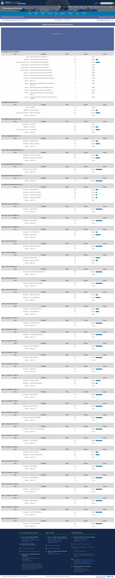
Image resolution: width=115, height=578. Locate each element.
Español (60, 6)
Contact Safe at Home (53, 548)
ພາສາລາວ (90, 6)
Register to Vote (30, 13)
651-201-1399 (57, 539)
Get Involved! (77, 13)
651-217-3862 (32, 545)
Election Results (56, 13)
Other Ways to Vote (42, 13)
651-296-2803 (83, 538)
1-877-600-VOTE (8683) (34, 539)
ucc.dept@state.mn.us (84, 562)
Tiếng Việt (75, 6)
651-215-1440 (31, 538)
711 (31, 541)
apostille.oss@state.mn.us (88, 560)
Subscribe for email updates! (102, 576)
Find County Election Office (62, 13)
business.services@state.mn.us (84, 559)
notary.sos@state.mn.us (86, 563)
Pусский (81, 6)
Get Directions (25, 556)
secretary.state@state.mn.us (32, 551)
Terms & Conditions (24, 576)
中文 (86, 6)
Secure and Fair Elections (70, 13)
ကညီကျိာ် (110, 6)
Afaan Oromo (97, 6)
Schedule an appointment (80, 551)
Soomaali (70, 6)
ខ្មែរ (102, 6)
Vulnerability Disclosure (100, 577)
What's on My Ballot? (50, 13)
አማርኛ (105, 6)
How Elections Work (84, 13)
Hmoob (64, 6)
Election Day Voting (36, 13)
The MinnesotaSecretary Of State (15, 3)
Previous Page (110, 17)
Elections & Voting (13, 8)
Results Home (103, 17)
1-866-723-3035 (58, 541)
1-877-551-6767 (84, 539)
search (97, 3)
